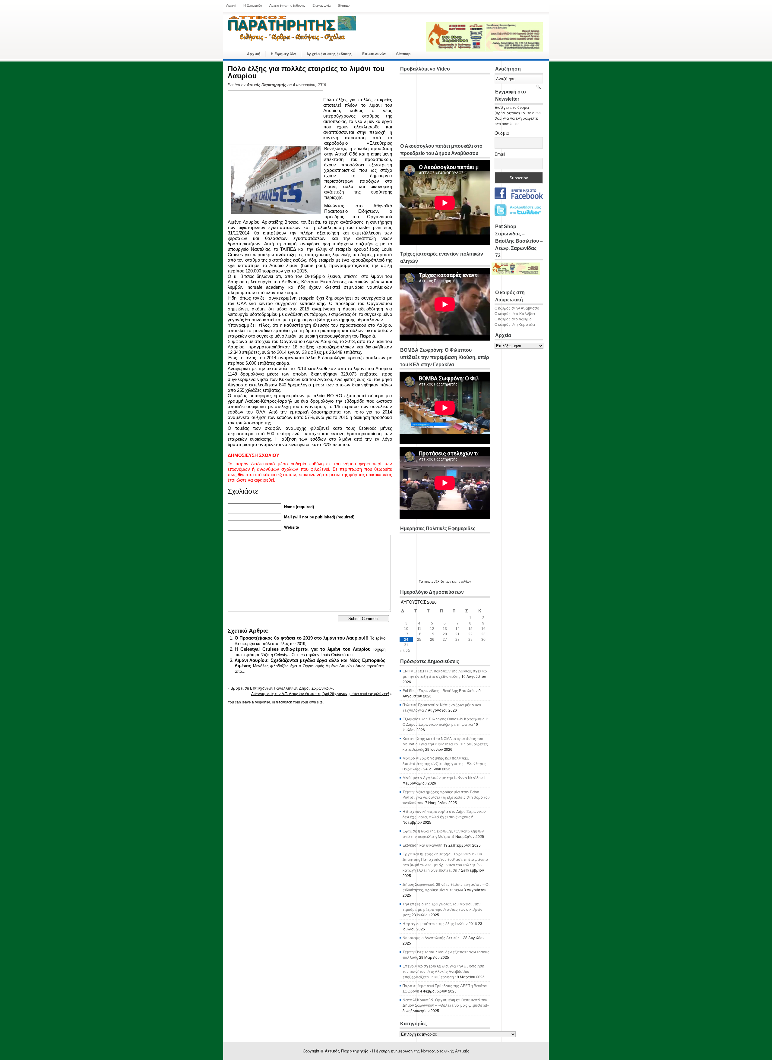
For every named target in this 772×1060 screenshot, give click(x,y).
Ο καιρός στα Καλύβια (515, 313)
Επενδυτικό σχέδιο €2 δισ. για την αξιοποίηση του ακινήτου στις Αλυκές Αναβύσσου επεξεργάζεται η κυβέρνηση (443, 971)
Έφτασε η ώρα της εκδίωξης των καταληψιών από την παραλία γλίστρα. (443, 833)
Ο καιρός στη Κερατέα (515, 324)
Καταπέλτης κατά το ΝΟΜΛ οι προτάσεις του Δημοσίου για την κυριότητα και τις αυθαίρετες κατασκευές (445, 744)
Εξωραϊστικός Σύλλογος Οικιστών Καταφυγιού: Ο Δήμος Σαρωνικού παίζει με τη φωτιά (445, 721)
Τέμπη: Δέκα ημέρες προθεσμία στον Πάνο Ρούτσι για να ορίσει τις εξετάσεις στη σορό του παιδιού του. (446, 797)
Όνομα (502, 133)
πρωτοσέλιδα (434, 581)
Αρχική (231, 5)
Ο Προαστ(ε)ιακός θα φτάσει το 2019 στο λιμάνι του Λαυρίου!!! (302, 637)
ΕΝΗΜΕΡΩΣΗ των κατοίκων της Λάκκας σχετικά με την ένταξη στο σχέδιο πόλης (445, 673)
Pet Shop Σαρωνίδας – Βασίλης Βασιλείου (440, 690)
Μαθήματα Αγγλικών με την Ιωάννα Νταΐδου (443, 777)
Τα (421, 581)
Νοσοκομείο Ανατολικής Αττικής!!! (432, 937)
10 (406, 629)
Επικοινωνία (321, 5)
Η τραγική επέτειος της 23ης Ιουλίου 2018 (440, 923)
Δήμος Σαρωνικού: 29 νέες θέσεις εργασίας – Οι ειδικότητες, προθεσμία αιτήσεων (446, 887)
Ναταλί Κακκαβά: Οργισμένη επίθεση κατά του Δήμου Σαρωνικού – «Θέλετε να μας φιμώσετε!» (446, 1002)
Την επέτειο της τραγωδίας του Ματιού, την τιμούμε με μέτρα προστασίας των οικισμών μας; (442, 909)
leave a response (256, 701)
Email (500, 154)
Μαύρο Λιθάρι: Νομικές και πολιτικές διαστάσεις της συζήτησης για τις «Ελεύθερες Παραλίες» (444, 763)
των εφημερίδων (458, 581)
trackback (284, 701)
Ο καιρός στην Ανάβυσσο (517, 307)
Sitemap (344, 5)
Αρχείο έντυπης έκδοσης (287, 5)
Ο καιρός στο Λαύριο (513, 318)
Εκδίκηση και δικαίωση (422, 845)
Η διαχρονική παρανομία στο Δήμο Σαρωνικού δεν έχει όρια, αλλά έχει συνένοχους (444, 814)
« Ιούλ (405, 650)
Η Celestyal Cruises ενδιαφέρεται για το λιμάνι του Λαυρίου (303, 649)
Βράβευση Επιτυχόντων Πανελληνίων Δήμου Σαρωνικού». (282, 687)
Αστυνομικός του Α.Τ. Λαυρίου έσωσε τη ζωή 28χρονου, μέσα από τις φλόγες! (320, 693)
